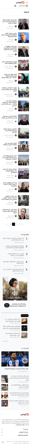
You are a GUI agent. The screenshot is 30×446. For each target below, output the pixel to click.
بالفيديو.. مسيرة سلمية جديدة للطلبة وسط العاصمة (10, 130)
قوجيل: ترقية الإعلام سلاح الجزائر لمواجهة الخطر (9, 62)
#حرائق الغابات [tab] (24, 315)
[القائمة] (27, 2)
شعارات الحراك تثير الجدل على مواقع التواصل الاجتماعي (10, 170)
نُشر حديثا (26, 348)
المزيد (4, 341)
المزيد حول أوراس (20, 425)
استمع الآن (6, 305)
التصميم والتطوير (23, 435)
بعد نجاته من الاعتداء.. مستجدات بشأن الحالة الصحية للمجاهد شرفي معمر (19, 378)
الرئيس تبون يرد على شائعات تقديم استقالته (10, 144)
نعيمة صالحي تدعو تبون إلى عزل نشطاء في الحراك (9, 117)
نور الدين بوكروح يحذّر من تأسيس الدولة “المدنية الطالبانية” (10, 184)
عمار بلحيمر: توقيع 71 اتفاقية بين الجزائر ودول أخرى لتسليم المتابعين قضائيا (10, 49)
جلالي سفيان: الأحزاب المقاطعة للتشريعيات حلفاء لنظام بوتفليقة (9, 35)
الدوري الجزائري (22, 5)
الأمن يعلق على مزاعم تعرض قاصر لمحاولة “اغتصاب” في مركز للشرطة (9, 76)
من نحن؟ (25, 429)
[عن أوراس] (15, 414)
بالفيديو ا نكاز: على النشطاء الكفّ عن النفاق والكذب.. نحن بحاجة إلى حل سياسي (9, 103)
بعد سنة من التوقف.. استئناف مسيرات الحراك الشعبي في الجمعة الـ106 (9, 197)
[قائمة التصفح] (15, 5)
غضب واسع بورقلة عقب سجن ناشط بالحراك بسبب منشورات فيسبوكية (9, 157)
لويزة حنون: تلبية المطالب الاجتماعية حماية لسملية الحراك (9, 211)
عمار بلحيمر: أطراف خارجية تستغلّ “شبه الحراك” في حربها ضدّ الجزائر (9, 21)
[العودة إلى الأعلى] (2, 442)
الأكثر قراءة (26, 234)
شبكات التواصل (23, 432)
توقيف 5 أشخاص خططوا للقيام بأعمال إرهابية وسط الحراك (9, 89)
